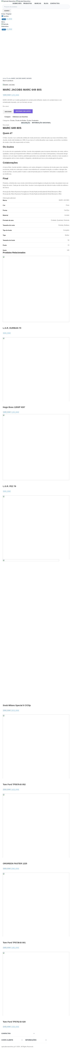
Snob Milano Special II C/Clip (17, 705)
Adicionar (8, 111)
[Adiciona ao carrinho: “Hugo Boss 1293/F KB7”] (5, 403)
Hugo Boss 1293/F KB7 (14, 407)
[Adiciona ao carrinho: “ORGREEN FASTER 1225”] (5, 859)
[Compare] (15, 324)
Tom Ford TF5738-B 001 (14, 942)
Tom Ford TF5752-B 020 (14, 1022)
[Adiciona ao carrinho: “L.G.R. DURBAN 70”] (5, 324)
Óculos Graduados (33, 120)
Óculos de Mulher (20, 120)
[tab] (25, 123)
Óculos (8, 78)
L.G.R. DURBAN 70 (12, 328)
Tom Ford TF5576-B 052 (14, 784)
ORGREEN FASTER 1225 (15, 863)
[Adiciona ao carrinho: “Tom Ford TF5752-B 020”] (5, 1018)
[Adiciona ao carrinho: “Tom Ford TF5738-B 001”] (5, 939)
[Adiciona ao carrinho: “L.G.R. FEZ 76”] (5, 482)
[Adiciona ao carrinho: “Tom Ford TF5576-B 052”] (5, 780)
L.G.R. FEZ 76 (9, 486)
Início (4, 78)
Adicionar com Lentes (23, 111)
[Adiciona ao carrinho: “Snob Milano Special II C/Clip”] (5, 701)
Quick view (10, 324)
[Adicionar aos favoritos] (20, 324)
